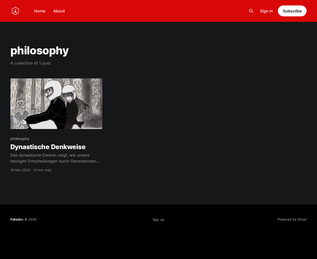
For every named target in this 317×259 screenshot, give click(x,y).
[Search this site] (251, 11)
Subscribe (292, 10)
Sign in (266, 10)
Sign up (158, 220)
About (59, 10)
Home (39, 10)
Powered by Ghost (292, 219)
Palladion (17, 219)
